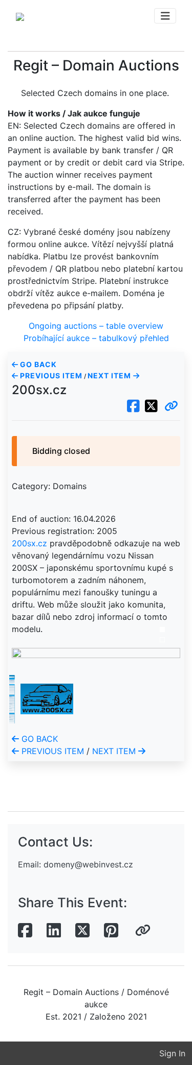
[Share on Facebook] (25, 930)
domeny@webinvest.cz (88, 864)
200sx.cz (29, 543)
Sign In (172, 1053)
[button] (171, 406)
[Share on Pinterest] (111, 930)
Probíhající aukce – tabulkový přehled (96, 338)
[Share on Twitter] (82, 930)
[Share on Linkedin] (54, 930)
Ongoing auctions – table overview (96, 326)
